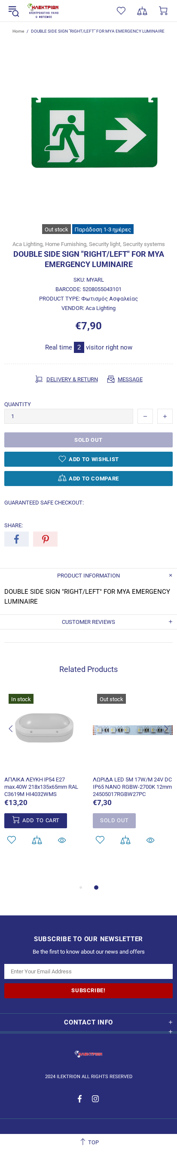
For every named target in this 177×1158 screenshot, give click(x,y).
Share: (13, 525)
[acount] (36, 840)
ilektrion (42, 10)
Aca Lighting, (28, 244)
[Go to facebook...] (80, 1098)
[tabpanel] (44, 779)
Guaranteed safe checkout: (44, 502)
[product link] (44, 699)
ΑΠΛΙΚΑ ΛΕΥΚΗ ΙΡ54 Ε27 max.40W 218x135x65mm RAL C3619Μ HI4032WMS (41, 786)
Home (18, 31)
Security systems (144, 244)
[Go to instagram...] (95, 1098)
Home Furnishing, (66, 244)
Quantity (17, 404)
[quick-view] (61, 840)
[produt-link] (44, 765)
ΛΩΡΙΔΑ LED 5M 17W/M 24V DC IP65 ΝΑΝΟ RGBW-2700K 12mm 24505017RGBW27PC (132, 786)
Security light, (105, 244)
